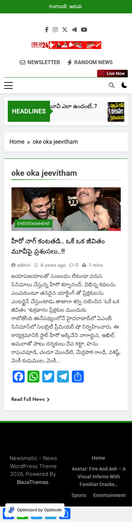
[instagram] (55, 30)
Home (98, 458)
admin (24, 264)
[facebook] (47, 30)
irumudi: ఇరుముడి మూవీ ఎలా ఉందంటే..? (69, 7)
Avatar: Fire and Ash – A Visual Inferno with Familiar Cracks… (99, 476)
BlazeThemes (33, 482)
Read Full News (28, 399)
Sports (78, 495)
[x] (65, 30)
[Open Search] (111, 85)
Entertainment (33, 223)
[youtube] (84, 30)
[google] (74, 30)
